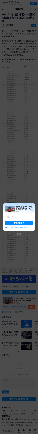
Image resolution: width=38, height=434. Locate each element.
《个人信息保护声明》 (21, 227)
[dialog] (19, 217)
